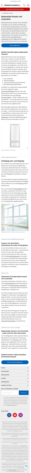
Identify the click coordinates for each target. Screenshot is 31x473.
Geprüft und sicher (6, 385)
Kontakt (3, 378)
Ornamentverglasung (12, 256)
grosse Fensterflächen (8, 91)
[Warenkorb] (28, 5)
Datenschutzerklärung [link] (23, 467)
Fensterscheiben (6, 97)
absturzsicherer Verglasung (18, 285)
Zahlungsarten (5, 381)
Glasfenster (4, 117)
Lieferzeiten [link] (23, 445)
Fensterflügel (18, 189)
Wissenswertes (5, 375)
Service (3, 368)
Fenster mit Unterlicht (10, 243)
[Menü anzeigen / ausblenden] (2, 5)
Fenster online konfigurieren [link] (15, 362)
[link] (15, 135)
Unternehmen (5, 371)
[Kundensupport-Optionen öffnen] (26, 466)
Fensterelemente (10, 283)
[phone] (24, 5)
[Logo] (12, 5)
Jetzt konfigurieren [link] (15, 45)
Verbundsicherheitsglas (8, 321)
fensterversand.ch (13, 469)
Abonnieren (24, 392)
